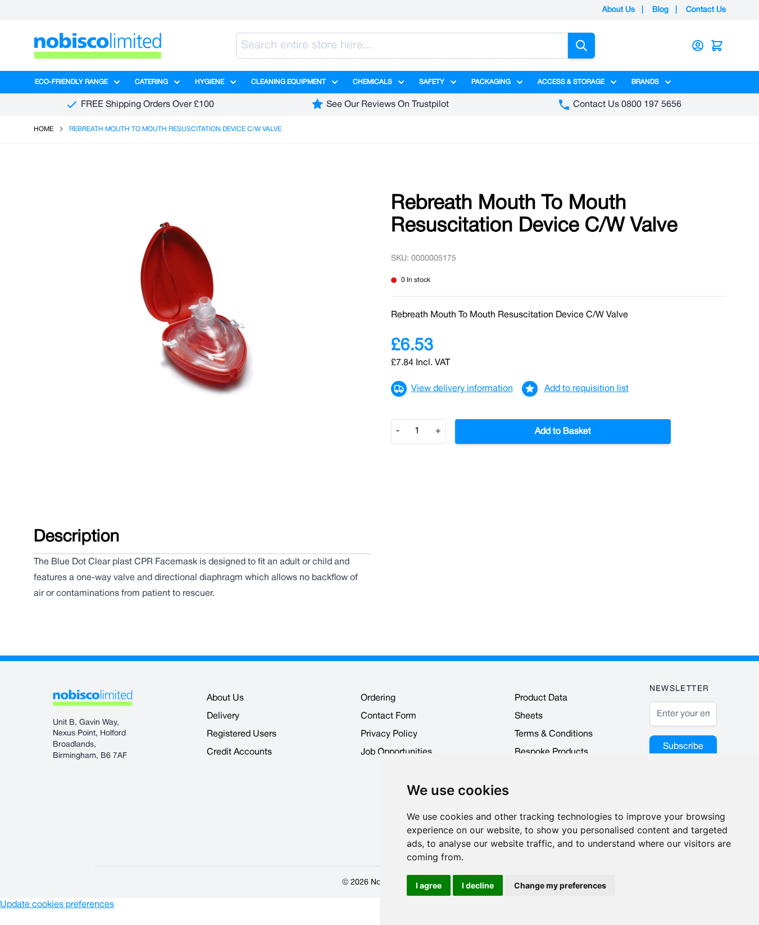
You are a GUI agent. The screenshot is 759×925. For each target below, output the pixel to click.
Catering (151, 82)
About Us (618, 10)
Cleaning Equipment (288, 82)
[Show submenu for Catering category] (177, 82)
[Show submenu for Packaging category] (520, 82)
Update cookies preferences (57, 905)
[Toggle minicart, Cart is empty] (717, 46)
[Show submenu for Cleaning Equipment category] (335, 82)
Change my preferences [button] (560, 885)
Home (43, 129)
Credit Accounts (239, 752)
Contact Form (388, 716)
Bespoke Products (551, 752)
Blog (660, 10)
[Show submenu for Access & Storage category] (613, 82)
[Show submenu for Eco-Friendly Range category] (117, 82)
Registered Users (241, 734)
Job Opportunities (396, 752)
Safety (431, 82)
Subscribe (683, 747)
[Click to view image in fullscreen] (201, 308)
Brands (645, 82)
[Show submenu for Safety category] (453, 82)
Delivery (223, 716)
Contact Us (706, 10)
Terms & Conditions (554, 734)
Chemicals (372, 82)
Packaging (491, 82)
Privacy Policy (389, 734)
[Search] (581, 46)
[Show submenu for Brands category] (668, 82)
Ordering (378, 698)
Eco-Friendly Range (71, 82)
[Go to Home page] (98, 45)
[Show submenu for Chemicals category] (401, 82)
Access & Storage (571, 82)
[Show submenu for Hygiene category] (233, 82)
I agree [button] (429, 885)
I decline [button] (478, 885)
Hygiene (209, 82)
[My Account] (698, 46)
